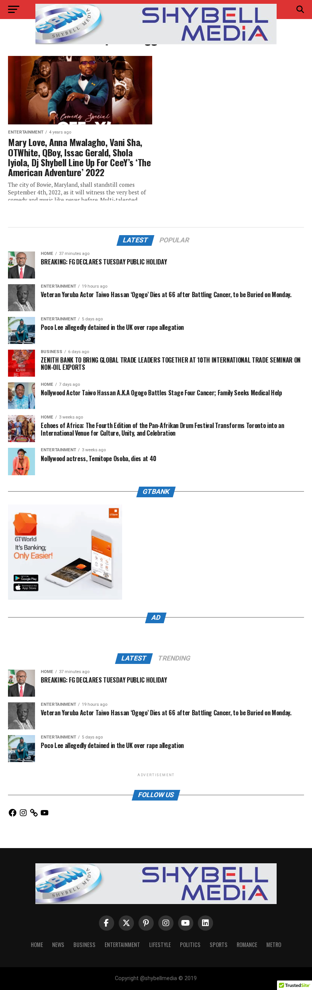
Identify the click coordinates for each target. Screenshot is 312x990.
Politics (190, 945)
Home (37, 945)
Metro (273, 945)
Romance (247, 945)
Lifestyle (160, 945)
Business (84, 945)
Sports (219, 945)
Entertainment (122, 945)
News (58, 945)
